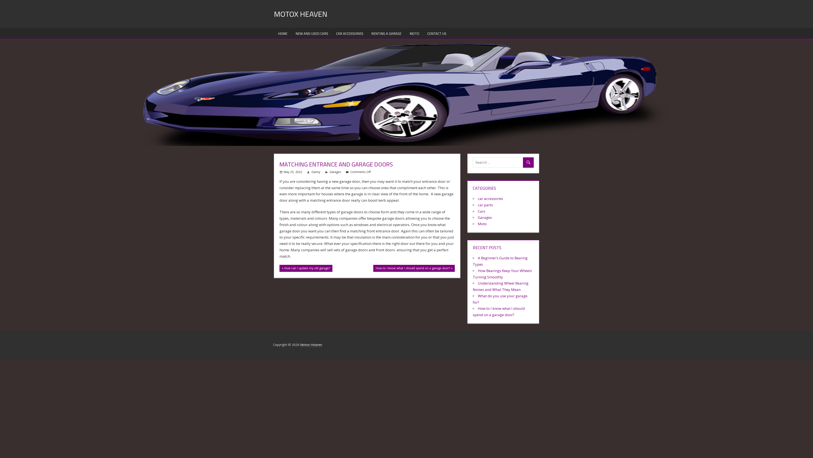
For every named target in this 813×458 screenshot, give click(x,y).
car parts (485, 204)
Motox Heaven (300, 14)
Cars (481, 211)
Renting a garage (386, 33)
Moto (414, 33)
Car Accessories (349, 33)
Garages (335, 172)
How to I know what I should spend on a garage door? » (414, 268)
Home (282, 33)
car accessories (490, 198)
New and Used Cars (312, 33)
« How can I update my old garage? (306, 268)
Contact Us (436, 33)
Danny (315, 172)
